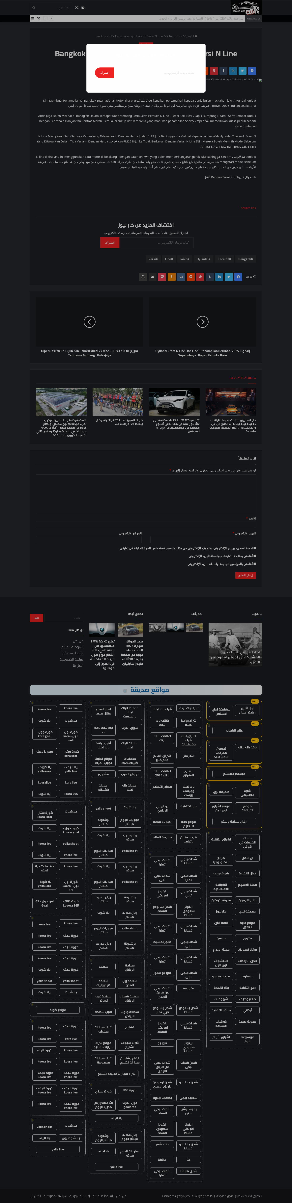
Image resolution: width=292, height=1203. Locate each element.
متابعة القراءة (146, 84)
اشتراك (104, 72)
